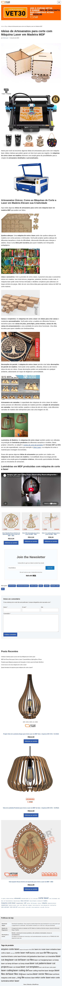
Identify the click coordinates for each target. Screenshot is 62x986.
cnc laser (34, 949)
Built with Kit (31, 575)
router (21, 905)
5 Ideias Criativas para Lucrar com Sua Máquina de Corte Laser (18, 656)
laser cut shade (14, 967)
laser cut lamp (53, 960)
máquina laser (4, 905)
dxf (4, 900)
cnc (31, 898)
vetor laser (14, 981)
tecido (26, 905)
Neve (25, 984)
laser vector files (41, 974)
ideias (40, 585)
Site (42, 607)
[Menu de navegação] (59, 2)
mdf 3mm (28, 903)
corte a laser (35, 898)
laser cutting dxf (21, 970)
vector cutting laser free (45, 905)
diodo (2, 900)
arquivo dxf (22, 949)
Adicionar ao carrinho (11, 542)
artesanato (12, 585)
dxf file (47, 952)
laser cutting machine (36, 971)
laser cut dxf (15, 959)
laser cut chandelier (48, 956)
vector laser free (53, 905)
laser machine (27, 974)
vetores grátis (28, 907)
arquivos (4, 898)
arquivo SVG (28, 949)
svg (23, 905)
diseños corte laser (36, 953)
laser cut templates (30, 967)
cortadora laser (55, 949)
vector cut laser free (36, 905)
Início (2, 26)
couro (50, 898)
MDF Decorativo (34, 903)
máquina (44, 903)
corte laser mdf (22, 953)
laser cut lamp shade (21, 963)
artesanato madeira (22, 585)
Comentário (6, 613)
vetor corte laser (5, 907)
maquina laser (55, 585)
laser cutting (7, 970)
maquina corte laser (8, 903)
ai (1, 898)
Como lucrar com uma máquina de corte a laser (13, 664)
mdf (3, 588)
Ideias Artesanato (16, 900)
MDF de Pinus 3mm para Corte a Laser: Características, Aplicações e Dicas (21, 659)
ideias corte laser (24, 900)
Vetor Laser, (37, 447)
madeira (47, 585)
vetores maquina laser (35, 907)
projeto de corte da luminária (33, 445)
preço (18, 905)
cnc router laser (44, 949)
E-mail (24, 607)
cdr (29, 898)
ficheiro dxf (25, 956)
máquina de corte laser (52, 903)
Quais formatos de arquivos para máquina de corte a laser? (17, 667)
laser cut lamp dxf (7, 963)
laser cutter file (42, 967)
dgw (59, 898)
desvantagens (54, 898)
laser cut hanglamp (41, 960)
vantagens (30, 905)
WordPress (35, 984)
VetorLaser (5, 38)
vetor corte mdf (13, 907)
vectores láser (30, 978)
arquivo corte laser (10, 949)
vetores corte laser (21, 907)
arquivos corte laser (10, 898)
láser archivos (54, 974)
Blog (6, 26)
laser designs (49, 971)
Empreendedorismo (9, 900)
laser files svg (15, 974)
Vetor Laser (47, 907)
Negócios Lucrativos (12, 905)
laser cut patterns (38, 963)
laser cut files (27, 959)
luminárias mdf (40, 900)
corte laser (33, 585)
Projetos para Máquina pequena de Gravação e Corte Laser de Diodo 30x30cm (22, 662)
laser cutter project (51, 967)
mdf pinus (39, 903)
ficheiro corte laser (14, 956)
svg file (20, 977)
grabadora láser (35, 956)
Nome (5, 607)
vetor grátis (42, 907)
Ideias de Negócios (33, 900)
